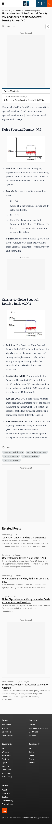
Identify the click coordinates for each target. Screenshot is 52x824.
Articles (5, 728)
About (4, 790)
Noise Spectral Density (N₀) (17, 96)
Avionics (5, 766)
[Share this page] (47, 26)
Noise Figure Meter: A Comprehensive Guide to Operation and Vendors (26, 601)
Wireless (32, 735)
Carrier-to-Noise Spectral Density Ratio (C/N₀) (25, 100)
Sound (31, 759)
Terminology (7, 10)
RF (3, 748)
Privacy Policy (7, 804)
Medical (32, 762)
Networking (6, 777)
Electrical (5, 759)
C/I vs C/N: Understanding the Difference (24, 537)
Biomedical (6, 769)
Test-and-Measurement (38, 728)
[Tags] (39, 3)
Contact (5, 797)
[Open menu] (3, 3)
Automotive (7, 773)
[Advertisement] (26, 61)
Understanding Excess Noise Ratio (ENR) (24, 557)
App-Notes (6, 725)
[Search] (44, 3)
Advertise (6, 793)
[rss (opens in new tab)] (4, 810)
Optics (4, 762)
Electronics (33, 732)
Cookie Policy (7, 800)
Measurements (8, 735)
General (18, 10)
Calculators (6, 732)
